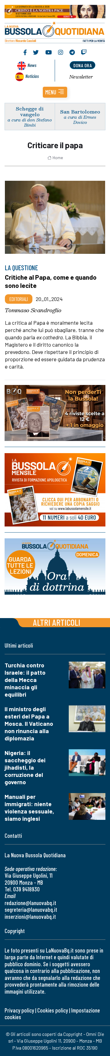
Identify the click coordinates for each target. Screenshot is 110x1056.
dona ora (82, 65)
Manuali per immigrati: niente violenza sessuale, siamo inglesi (29, 807)
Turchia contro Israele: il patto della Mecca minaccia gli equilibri (25, 680)
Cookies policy (52, 1010)
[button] (55, 92)
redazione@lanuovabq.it (30, 902)
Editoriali (18, 298)
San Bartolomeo (80, 111)
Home (58, 157)
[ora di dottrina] (55, 566)
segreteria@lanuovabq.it (31, 909)
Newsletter (81, 76)
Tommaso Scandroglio (33, 310)
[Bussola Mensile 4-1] (55, 413)
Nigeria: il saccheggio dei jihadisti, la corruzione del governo (25, 767)
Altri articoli (56, 622)
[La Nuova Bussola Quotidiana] (55, 31)
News (32, 65)
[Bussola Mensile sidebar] (55, 489)
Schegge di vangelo (30, 111)
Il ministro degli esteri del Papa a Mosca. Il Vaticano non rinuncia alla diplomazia (29, 723)
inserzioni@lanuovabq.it (30, 916)
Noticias (32, 76)
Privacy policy (19, 1010)
